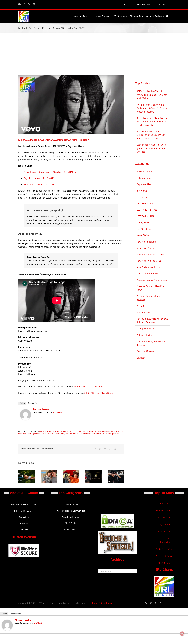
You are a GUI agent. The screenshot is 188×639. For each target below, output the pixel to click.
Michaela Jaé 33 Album (91, 434)
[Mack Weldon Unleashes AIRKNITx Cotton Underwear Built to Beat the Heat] (26, 471)
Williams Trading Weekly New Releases (151, 343)
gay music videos (101, 431)
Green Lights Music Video (35, 434)
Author (22, 403)
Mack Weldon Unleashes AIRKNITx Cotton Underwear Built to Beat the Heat (151, 135)
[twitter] (29, 4)
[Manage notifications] (182, 633)
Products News (144, 312)
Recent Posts (33, 403)
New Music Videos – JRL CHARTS (40, 184)
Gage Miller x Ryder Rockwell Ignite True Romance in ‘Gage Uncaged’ (151, 148)
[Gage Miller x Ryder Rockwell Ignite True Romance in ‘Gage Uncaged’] (49, 471)
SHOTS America (164, 549)
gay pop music (112, 431)
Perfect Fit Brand (164, 556)
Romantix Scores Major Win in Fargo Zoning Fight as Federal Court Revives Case (152, 122)
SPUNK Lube (164, 563)
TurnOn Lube (164, 517)
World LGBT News (145, 351)
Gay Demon (164, 524)
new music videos (105, 434)
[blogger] (19, 4)
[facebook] (39, 4)
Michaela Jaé (77, 434)
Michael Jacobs (41, 409)
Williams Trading (145, 335)
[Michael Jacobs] (25, 410)
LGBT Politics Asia (145, 203)
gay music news (88, 431)
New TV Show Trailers (147, 273)
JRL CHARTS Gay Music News (98, 392)
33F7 (80, 431)
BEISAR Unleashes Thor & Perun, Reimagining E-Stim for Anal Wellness (152, 95)
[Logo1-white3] (23, 12)
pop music (115, 434)
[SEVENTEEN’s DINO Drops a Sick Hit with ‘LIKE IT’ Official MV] (116, 471)
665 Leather (164, 531)
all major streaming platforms (88, 386)
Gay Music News (45, 431)
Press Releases (144, 306)
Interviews (142, 190)
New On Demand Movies (149, 267)
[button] (168, 16)
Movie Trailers (143, 235)
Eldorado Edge (144, 177)
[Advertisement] (94, 54)
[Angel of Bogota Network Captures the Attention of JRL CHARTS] (93, 471)
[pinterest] (24, 4)
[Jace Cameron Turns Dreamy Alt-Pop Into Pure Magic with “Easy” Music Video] (71, 471)
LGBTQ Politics (144, 228)
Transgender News (146, 328)
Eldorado (164, 503)
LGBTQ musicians (66, 434)
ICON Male (164, 538)
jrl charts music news (52, 434)
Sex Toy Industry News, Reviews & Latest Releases (152, 320)
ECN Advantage (144, 171)
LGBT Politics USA (145, 216)
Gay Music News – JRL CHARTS (39, 178)
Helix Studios (164, 542)
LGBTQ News (55, 431)
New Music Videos (67, 431)
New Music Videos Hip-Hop (150, 254)
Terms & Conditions (102, 603)
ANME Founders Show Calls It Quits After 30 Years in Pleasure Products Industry (152, 108)
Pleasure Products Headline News (150, 288)
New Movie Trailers (146, 241)
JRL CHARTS (57, 412)
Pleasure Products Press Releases (148, 298)
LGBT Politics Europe (147, 209)
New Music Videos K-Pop (149, 260)
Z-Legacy (141, 357)
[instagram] (34, 4)
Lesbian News (143, 197)
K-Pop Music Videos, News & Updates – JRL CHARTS (50, 171)
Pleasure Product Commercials (152, 279)
